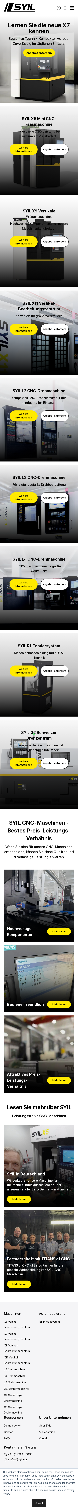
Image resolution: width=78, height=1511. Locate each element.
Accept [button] (39, 1503)
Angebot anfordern (39, 52)
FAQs (7, 1438)
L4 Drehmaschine (15, 1382)
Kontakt (43, 1438)
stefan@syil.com (18, 1459)
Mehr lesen (59, 931)
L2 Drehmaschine (15, 1369)
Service (8, 1432)
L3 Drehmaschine (15, 1375)
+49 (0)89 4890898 (21, 1454)
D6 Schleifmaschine (16, 1388)
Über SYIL (45, 1425)
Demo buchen (12, 1425)
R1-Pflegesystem (49, 1321)
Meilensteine (47, 1432)
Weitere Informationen (23, 149)
